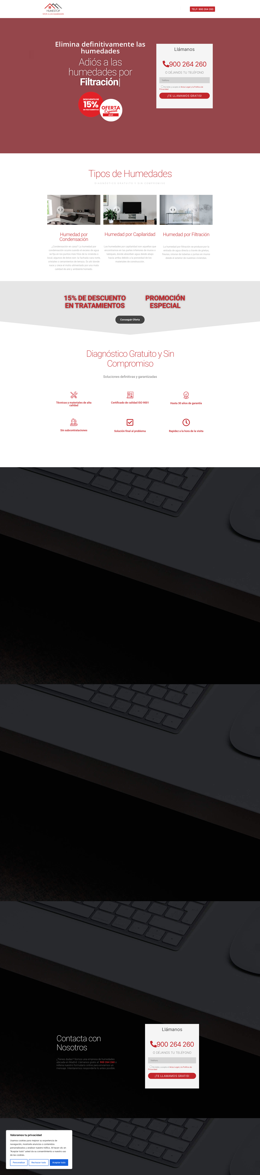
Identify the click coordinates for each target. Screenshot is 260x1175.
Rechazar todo (38, 1162)
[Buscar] (185, 8)
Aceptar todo (58, 1162)
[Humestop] (53, 9)
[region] (39, 1149)
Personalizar (19, 1162)
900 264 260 (187, 64)
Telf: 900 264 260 (202, 9)
